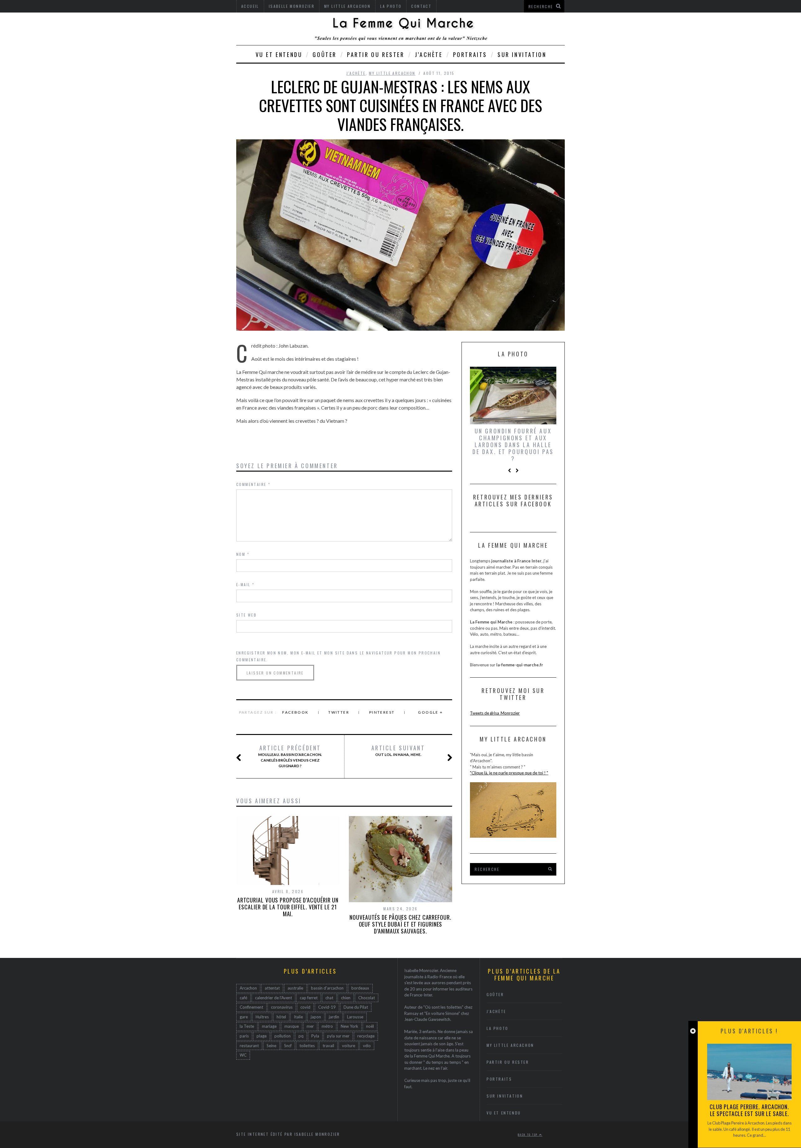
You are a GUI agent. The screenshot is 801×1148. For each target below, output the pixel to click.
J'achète (355, 73)
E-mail (245, 584)
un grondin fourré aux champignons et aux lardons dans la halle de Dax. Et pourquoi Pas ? (513, 445)
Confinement (251, 1007)
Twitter (338, 712)
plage (262, 1035)
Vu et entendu (279, 54)
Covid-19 (327, 1007)
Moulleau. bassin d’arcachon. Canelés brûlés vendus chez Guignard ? (290, 756)
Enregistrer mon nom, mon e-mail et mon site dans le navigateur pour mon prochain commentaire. (338, 656)
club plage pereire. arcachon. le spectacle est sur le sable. (749, 1110)
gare (244, 1016)
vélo (367, 1045)
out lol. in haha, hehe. (398, 750)
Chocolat (366, 997)
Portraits (470, 54)
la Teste (247, 1026)
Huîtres (262, 1016)
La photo (497, 1028)
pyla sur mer (338, 1035)
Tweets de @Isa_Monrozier (495, 713)
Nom (242, 554)
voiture (348, 1045)
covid (305, 1007)
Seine (271, 1045)
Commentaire (253, 484)
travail (328, 1045)
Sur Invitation (521, 54)
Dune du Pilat (356, 1007)
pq (301, 1035)
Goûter (325, 54)
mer (310, 1026)
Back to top (528, 1134)
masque (291, 1026)
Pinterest (382, 712)
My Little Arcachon (392, 73)
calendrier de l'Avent (273, 997)
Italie (298, 1016)
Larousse (355, 1016)
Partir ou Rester (376, 54)
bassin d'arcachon (327, 987)
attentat (272, 987)
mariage (269, 1026)
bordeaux (360, 987)
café (243, 997)
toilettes (307, 1045)
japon (316, 1016)
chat (329, 997)
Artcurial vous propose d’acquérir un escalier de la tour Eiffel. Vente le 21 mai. (288, 907)
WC (243, 1055)
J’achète (429, 54)
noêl (370, 1026)
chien (345, 997)
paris (244, 1035)
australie (295, 987)
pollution (282, 1035)
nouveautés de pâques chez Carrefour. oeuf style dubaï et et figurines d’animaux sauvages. (400, 924)
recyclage (366, 1035)
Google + (430, 712)
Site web (246, 615)
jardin (334, 1016)
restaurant (249, 1045)
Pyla (315, 1035)
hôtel (281, 1016)
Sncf (288, 1045)
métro (327, 1026)
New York (349, 1026)
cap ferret (309, 997)
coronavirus (282, 1007)
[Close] (693, 1031)
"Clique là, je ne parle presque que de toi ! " (509, 772)
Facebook (295, 712)
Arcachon (248, 987)
